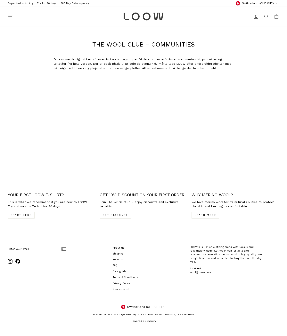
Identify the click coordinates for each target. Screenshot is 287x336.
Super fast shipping (20, 3)
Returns (118, 259)
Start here (21, 215)
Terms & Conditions (125, 277)
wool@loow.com (200, 272)
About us (118, 247)
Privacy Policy (121, 283)
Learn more (205, 215)
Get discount (115, 215)
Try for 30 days (47, 3)
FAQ (115, 265)
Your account (121, 289)
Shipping (118, 253)
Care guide (120, 271)
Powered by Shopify (143, 321)
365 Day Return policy (75, 3)
